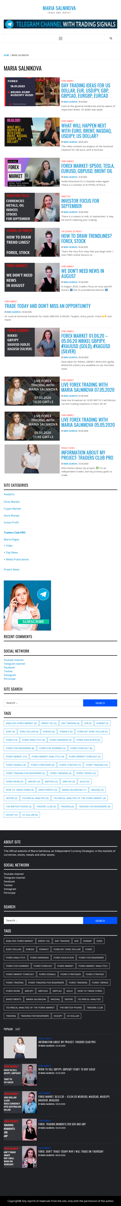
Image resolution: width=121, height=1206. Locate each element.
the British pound (19, 806)
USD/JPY (12, 814)
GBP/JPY (34, 781)
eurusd (49, 731)
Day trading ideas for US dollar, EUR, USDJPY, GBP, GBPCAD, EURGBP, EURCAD (85, 90)
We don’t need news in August (82, 273)
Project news (68, 448)
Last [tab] (17, 1029)
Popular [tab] (8, 1029)
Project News (12, 569)
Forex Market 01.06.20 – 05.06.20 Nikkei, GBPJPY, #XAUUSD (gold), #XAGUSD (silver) (85, 343)
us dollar (30, 814)
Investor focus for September (80, 203)
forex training (61, 773)
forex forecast (81, 748)
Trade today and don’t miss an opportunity (48, 305)
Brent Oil (49, 723)
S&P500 (11, 798)
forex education (88, 739)
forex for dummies (52, 748)
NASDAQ (97, 789)
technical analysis (35, 798)
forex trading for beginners (25, 773)
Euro (10, 731)
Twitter (8, 671)
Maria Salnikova (59, 8)
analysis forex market (21, 723)
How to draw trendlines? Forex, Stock (86, 238)
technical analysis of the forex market (79, 798)
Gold (84, 781)
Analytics (66, 196)
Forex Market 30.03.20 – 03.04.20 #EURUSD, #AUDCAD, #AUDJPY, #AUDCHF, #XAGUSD (74, 1098)
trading (67, 806)
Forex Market (67, 81)
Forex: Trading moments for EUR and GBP (62, 1124)
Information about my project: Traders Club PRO (87, 455)
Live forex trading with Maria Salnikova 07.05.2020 (88, 387)
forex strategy (70, 764)
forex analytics (33, 739)
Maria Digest (11, 539)
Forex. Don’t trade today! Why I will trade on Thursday (70, 1151)
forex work (14, 781)
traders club (46, 806)
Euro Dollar (29, 731)
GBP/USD (51, 781)
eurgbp (102, 723)
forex (11, 739)
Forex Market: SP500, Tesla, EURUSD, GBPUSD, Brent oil (87, 168)
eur (88, 723)
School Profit (11, 522)
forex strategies (43, 764)
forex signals (16, 764)
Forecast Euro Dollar (92, 731)
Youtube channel (14, 660)
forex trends (86, 773)
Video (9, 545)
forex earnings (61, 739)
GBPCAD (69, 781)
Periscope (9, 679)
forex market (16, 756)
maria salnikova (74, 789)
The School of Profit (71, 231)
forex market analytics (48, 756)
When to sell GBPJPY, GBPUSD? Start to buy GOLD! (66, 1069)
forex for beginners (20, 748)
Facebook (9, 667)
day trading (70, 723)
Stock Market (11, 515)
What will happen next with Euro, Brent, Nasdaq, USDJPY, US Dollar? (86, 130)
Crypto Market (12, 508)
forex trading (97, 764)
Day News (12, 552)
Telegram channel (14, 663)
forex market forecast (85, 756)
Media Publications (17, 559)
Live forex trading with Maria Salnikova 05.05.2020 (88, 422)
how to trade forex (20, 789)
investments (47, 789)
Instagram (10, 675)
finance (66, 731)
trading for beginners (94, 806)
